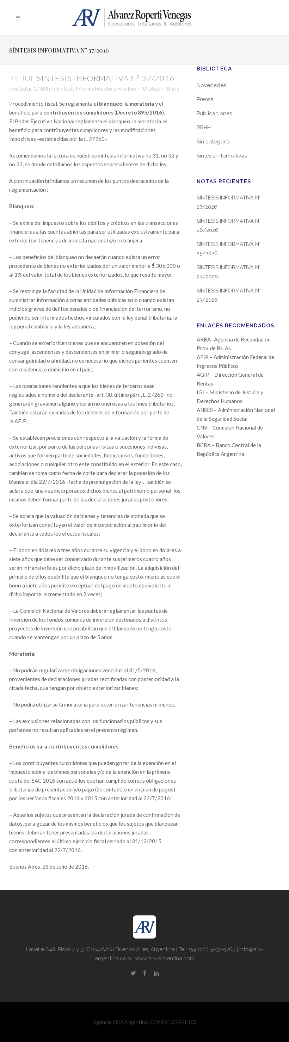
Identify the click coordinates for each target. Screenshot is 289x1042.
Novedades (211, 85)
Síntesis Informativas (81, 88)
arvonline (125, 88)
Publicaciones (214, 113)
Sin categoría (213, 141)
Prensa (205, 99)
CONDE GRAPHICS (173, 1022)
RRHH (204, 127)
